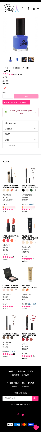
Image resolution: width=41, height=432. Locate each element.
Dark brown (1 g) (11, 337)
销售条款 (15, 386)
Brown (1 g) (4, 337)
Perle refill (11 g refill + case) (7, 289)
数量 (4, 93)
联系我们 (11, 371)
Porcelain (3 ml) (11, 190)
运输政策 (31, 383)
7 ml (5, 87)
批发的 (30, 371)
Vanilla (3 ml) (7, 190)
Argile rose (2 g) (31, 339)
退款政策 (25, 375)
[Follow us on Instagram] (23, 415)
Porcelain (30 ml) (23, 242)
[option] (10, 59)
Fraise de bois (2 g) (27, 339)
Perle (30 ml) (31, 242)
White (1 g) (27, 190)
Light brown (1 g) (7, 337)
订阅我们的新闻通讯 (20, 393)
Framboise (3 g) (7, 240)
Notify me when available (16, 102)
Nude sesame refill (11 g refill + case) (11, 289)
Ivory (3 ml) (4, 190)
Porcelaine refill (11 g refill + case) (4, 289)
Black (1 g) (23, 190)
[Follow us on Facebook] (18, 415)
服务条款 (15, 375)
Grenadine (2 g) (23, 339)
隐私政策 (25, 386)
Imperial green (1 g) (31, 190)
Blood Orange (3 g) (4, 240)
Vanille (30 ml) (27, 242)
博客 (23, 383)
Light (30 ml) (23, 289)
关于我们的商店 (13, 383)
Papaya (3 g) (11, 240)
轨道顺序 (21, 371)
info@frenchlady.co (23, 404)
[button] (8, 74)
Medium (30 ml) (27, 289)
